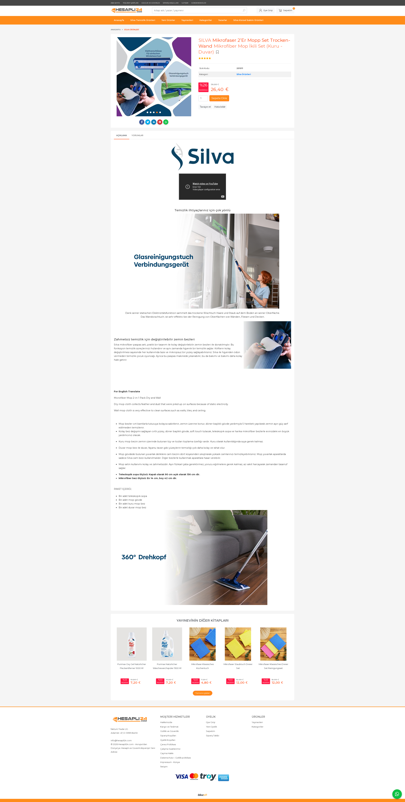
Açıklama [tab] (121, 135)
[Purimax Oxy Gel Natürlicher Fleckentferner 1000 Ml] (131, 644)
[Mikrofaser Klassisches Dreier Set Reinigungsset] (273, 644)
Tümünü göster (202, 693)
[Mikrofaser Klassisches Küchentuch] (202, 644)
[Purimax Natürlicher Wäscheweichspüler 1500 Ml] (167, 644)
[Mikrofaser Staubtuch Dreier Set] (238, 644)
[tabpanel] (154, 76)
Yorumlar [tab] (137, 135)
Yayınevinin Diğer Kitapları (203, 620)
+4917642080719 (119, 736)
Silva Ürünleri (244, 74)
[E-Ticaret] (202, 794)
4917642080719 (136, 736)
